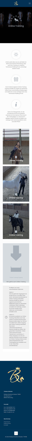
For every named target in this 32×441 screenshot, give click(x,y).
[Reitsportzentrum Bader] (16, 3)
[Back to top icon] (16, 433)
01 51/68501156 (11, 410)
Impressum (7, 422)
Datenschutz (7, 423)
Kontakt (6, 425)
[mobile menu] (29, 3)
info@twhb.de (10, 412)
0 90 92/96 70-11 (10, 407)
